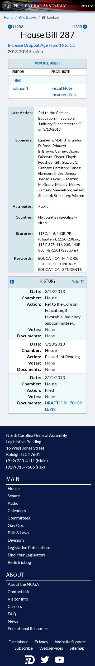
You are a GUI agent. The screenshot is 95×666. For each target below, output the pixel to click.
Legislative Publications (29, 547)
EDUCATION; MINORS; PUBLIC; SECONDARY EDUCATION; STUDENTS (60, 264)
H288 (77, 26)
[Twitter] (45, 659)
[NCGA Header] (40, 6)
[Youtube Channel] (59, 659)
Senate (14, 495)
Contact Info (19, 591)
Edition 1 (20, 88)
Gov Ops (16, 525)
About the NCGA (23, 584)
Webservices (51, 647)
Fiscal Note (61, 88)
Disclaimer (18, 641)
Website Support (70, 641)
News (13, 621)
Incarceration (63, 94)
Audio (13, 503)
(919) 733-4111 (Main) (27, 460)
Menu (84, 6)
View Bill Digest (47, 63)
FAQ (12, 613)
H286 (17, 26)
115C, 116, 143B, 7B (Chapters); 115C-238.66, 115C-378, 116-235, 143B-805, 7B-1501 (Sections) (60, 241)
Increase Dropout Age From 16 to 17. (41, 45)
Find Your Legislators (27, 554)
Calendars (17, 510)
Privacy (41, 641)
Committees (19, 517)
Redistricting (19, 562)
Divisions (16, 539)
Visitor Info (18, 598)
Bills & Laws (27, 17)
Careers (15, 606)
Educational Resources (28, 628)
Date (76, 282)
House (14, 488)
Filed (16, 79)
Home (8, 17)
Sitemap (77, 647)
